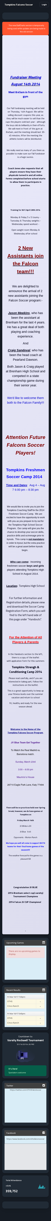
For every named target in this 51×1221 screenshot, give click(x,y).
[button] (36, 4)
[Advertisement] (25, 16)
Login (44, 4)
